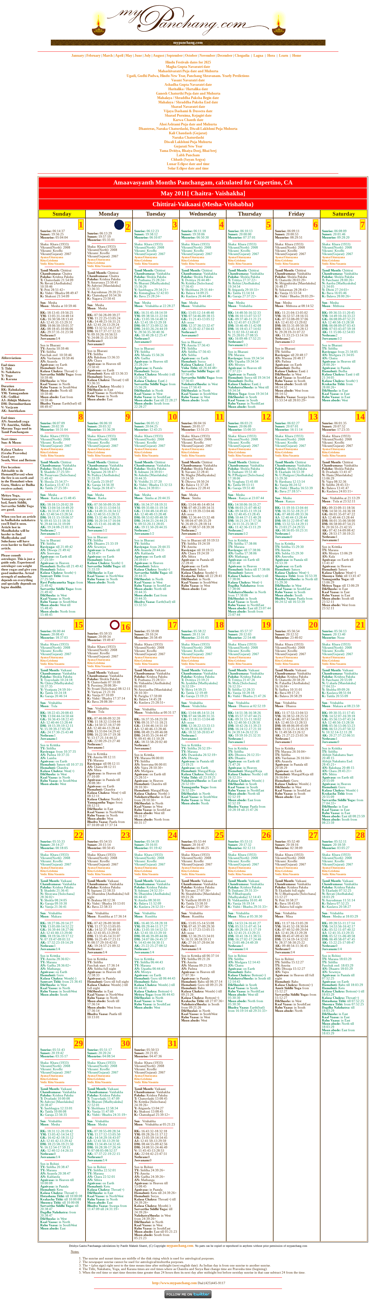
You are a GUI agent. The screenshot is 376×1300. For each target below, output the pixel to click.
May (128, 55)
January (77, 55)
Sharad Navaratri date (188, 107)
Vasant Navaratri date (188, 80)
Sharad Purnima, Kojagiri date (188, 115)
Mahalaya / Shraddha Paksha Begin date (188, 98)
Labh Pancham (188, 155)
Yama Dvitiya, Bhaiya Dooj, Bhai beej (188, 151)
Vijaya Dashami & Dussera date (188, 111)
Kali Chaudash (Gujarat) (188, 133)
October (191, 55)
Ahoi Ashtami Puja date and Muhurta (188, 124)
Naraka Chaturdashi (188, 137)
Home (296, 55)
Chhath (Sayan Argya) (188, 159)
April (119, 55)
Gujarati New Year (188, 146)
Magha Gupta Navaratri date (188, 67)
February (93, 55)
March (108, 55)
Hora (271, 55)
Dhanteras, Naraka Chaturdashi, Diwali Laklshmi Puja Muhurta (188, 129)
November (207, 55)
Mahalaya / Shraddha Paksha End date (188, 102)
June (138, 55)
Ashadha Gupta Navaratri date (188, 85)
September (175, 55)
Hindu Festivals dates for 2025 (188, 62)
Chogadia (242, 55)
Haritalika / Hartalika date (188, 89)
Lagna (258, 55)
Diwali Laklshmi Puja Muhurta (188, 142)
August (158, 55)
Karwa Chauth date (188, 120)
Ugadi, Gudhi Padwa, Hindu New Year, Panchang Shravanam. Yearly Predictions (188, 76)
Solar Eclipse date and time (188, 168)
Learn (283, 55)
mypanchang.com (188, 42)
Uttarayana (51, 257)
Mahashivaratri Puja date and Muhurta (188, 71)
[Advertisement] (69, 20)
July (147, 55)
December (224, 55)
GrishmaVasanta (52, 262)
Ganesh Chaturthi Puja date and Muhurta (188, 93)
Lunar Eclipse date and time (188, 164)
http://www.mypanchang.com (174, 1283)
